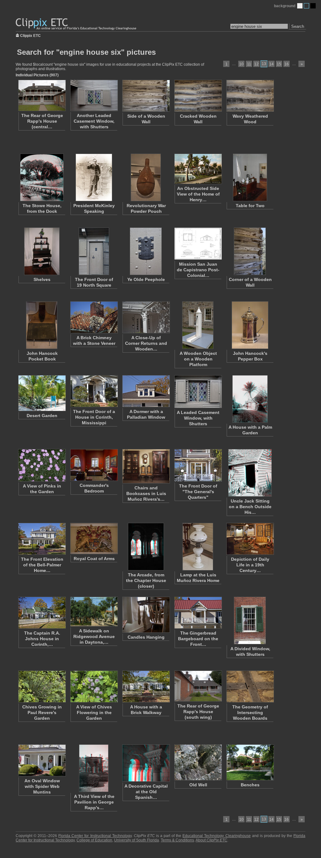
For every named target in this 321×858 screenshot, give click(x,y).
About (211, 840)
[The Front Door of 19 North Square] (93, 251)
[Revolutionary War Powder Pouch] (145, 177)
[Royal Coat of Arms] (93, 538)
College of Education (94, 840)
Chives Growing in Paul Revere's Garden (42, 712)
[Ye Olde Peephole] (145, 251)
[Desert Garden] (41, 393)
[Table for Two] (249, 177)
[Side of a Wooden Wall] (145, 96)
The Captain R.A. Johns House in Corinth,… (42, 639)
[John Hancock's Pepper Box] (249, 325)
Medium (306, 5)
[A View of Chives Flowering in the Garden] (93, 686)
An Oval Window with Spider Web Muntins (42, 786)
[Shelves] (41, 251)
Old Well (198, 784)
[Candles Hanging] (145, 615)
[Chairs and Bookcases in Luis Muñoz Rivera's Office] (145, 466)
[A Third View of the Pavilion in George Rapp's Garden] (93, 768)
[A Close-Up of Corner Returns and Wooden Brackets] (145, 317)
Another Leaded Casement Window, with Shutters (94, 121)
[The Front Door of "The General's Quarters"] (197, 465)
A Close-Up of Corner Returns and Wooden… (146, 343)
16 (286, 64)
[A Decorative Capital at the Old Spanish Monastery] (145, 763)
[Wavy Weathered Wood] (249, 96)
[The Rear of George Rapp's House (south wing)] (197, 686)
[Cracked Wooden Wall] (197, 96)
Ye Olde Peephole (146, 279)
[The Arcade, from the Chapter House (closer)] (145, 546)
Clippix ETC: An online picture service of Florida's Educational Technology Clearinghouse (76, 24)
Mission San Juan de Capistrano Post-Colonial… (198, 270)
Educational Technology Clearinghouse (216, 836)
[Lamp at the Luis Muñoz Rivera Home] (197, 546)
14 (271, 64)
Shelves (42, 279)
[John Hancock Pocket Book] (41, 325)
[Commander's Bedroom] (93, 465)
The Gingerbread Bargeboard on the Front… (198, 639)
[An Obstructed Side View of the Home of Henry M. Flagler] (197, 169)
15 (279, 64)
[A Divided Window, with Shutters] (249, 620)
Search (297, 26)
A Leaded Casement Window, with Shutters (198, 418)
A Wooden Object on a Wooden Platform (198, 359)
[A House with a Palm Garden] (249, 399)
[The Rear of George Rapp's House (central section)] (41, 95)
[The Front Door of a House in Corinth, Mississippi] (93, 391)
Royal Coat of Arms (94, 558)
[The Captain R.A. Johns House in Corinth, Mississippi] (41, 613)
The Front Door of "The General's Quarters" (198, 491)
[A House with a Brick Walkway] (145, 686)
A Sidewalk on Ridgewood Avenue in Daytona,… (94, 636)
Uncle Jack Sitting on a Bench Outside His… (250, 506)
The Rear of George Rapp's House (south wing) (198, 711)
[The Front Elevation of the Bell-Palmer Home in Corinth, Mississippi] (41, 539)
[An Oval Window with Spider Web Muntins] (41, 760)
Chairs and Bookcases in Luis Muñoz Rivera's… (146, 493)
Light (300, 5)
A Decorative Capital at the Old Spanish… (146, 792)
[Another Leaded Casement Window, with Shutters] (93, 95)
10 (241, 64)
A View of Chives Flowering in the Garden (94, 712)
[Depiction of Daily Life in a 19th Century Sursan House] (249, 539)
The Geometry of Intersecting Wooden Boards (250, 712)
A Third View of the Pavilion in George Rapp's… (94, 802)
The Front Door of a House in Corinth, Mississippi (94, 417)
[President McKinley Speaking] (93, 177)
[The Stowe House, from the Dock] (41, 177)
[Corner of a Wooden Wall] (249, 251)
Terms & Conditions (177, 840)
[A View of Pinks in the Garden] (41, 465)
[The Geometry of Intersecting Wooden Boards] (249, 686)
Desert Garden (42, 415)
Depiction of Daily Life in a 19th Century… (250, 565)
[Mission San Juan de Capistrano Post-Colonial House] (197, 243)
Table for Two (250, 205)
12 (256, 64)
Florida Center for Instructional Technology (94, 836)
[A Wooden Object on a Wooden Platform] (197, 325)
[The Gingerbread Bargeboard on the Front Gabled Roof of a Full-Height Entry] (197, 613)
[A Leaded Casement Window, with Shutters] (197, 391)
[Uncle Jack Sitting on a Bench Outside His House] (249, 473)
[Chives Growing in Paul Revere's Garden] (41, 686)
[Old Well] (197, 762)
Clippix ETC (30, 35)
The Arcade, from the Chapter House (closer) (146, 580)
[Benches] (249, 762)
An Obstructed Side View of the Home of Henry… (198, 194)
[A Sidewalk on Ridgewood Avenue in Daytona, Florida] (93, 611)
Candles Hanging (146, 637)
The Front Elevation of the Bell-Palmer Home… (42, 565)
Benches (250, 784)
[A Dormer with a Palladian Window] (145, 391)
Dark (313, 5)
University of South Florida (136, 840)
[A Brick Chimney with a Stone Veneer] (93, 317)
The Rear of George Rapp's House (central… (42, 121)
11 (249, 64)
